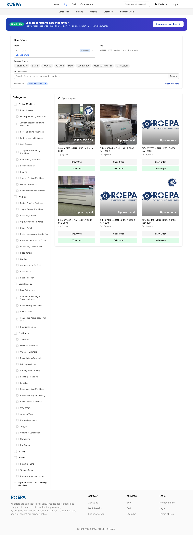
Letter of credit (96, 514)
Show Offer (76, 162)
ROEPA (93, 529)
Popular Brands (21, 61)
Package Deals (127, 11)
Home (56, 4)
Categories (64, 11)
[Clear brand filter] (92, 50)
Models (93, 11)
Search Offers (20, 71)
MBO (70, 65)
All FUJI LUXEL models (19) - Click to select (119, 50)
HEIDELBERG (22, 65)
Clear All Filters (172, 83)
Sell (74, 4)
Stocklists (108, 11)
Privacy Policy (167, 502)
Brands (79, 11)
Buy (65, 4)
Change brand (22, 55)
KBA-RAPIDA (83, 65)
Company (85, 4)
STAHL (35, 65)
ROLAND (47, 65)
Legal (162, 508)
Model (100, 45)
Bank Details (95, 508)
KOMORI (60, 65)
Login (175, 4)
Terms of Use (167, 514)
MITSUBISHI (122, 65)
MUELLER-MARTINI (103, 65)
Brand (16, 45)
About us (93, 502)
